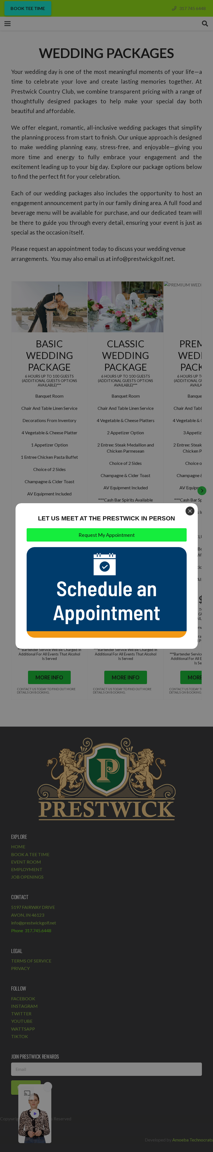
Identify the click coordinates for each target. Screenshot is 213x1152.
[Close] (190, 511)
